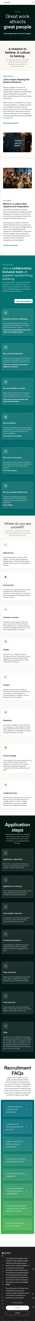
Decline (17, 1313)
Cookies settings (17, 1302)
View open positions (23, 301)
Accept (17, 1307)
